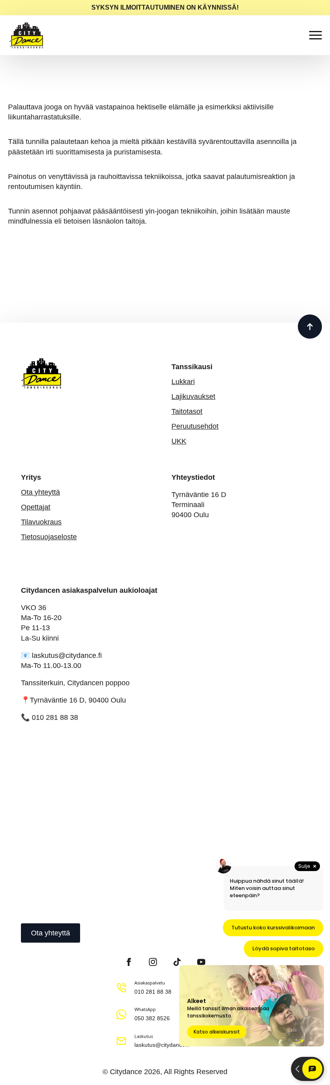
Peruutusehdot (195, 426)
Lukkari (183, 382)
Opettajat (35, 507)
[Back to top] (310, 326)
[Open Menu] (315, 35)
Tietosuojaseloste (49, 537)
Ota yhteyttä (40, 492)
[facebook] (129, 962)
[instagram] (153, 962)
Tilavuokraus (41, 522)
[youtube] (110, 1014)
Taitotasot (186, 411)
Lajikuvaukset (193, 396)
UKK (178, 441)
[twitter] (69, 1014)
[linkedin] (97, 1014)
